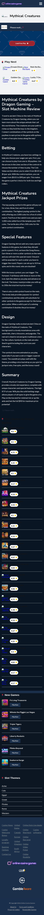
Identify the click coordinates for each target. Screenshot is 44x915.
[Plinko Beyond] (5, 752)
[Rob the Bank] (26, 69)
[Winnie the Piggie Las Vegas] (5, 717)
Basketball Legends (19, 606)
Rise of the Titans (18, 648)
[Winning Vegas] (5, 506)
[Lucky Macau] (5, 527)
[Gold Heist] (5, 537)
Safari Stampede (17, 574)
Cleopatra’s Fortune (19, 449)
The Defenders (16, 543)
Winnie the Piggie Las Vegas (22, 712)
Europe (17, 837)
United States (17, 826)
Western (5, 813)
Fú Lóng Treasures (18, 700)
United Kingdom (18, 842)
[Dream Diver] (7, 69)
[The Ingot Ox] (6, 619)
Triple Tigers (15, 724)
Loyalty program (5, 841)
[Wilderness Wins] (5, 485)
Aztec (4, 786)
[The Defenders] (5, 548)
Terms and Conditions (26, 907)
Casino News (7, 825)
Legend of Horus (17, 595)
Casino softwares (37, 831)
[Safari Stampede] (6, 577)
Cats (4, 790)
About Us (13, 907)
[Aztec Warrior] (6, 671)
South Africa (16, 850)
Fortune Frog (16, 637)
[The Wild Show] (6, 684)
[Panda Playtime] (5, 432)
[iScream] (5, 495)
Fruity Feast (15, 438)
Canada (17, 832)
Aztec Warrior (16, 669)
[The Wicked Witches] (5, 569)
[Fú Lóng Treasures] (5, 705)
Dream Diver (16, 67)
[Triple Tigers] (5, 728)
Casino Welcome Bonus (6, 832)
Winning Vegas (16, 501)
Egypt (4, 795)
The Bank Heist (17, 658)
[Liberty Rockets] (5, 740)
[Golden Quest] (7, 81)
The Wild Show (16, 679)
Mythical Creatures (18, 553)
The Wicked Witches (19, 564)
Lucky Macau (16, 522)
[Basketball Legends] (6, 610)
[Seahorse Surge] (5, 764)
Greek (4, 799)
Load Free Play (21, 43)
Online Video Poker (25, 847)
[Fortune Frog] (6, 642)
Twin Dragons (16, 459)
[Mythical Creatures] (5, 558)
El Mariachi (15, 512)
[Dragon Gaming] (4, 27)
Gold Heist (14, 533)
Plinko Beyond (16, 748)
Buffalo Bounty (17, 585)
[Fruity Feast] (5, 443)
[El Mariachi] (5, 516)
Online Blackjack (27, 831)
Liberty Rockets (17, 736)
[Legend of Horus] (6, 600)
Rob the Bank (36, 67)
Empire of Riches (17, 470)
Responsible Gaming (29, 910)
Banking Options (5, 848)
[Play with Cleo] (6, 629)
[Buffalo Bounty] (5, 590)
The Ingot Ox (16, 616)
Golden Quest (17, 77)
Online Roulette (26, 855)
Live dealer (37, 825)
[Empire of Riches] (5, 474)
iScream (13, 491)
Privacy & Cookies (14, 910)
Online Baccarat (27, 838)
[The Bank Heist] (6, 663)
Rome (4, 809)
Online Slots (28, 825)
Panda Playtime (17, 428)
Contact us (6, 854)
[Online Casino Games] (12, 3)
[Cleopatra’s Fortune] (5, 453)
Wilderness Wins (17, 480)
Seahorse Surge (17, 760)
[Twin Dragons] (5, 464)
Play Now (15, 705)
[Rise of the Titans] (6, 652)
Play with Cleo (16, 627)
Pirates (5, 804)
